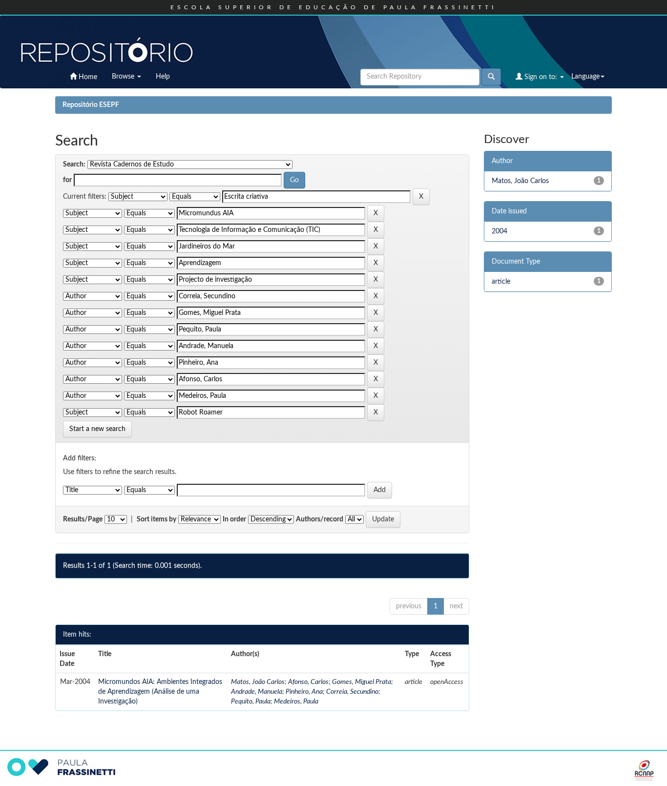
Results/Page (83, 519)
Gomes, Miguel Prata (361, 682)
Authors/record (319, 519)
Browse (124, 76)
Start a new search (97, 429)
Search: (74, 164)
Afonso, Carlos (308, 682)
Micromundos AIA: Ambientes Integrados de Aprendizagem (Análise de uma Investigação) (160, 692)
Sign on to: (540, 77)
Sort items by (156, 519)
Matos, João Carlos (258, 682)
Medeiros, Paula (296, 701)
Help (163, 76)
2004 (499, 231)
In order (234, 519)
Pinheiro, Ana (304, 691)
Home (87, 77)
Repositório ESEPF (91, 105)
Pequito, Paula (251, 701)
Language (585, 76)
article (501, 281)
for (67, 180)
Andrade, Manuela (256, 691)
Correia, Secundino (352, 691)
